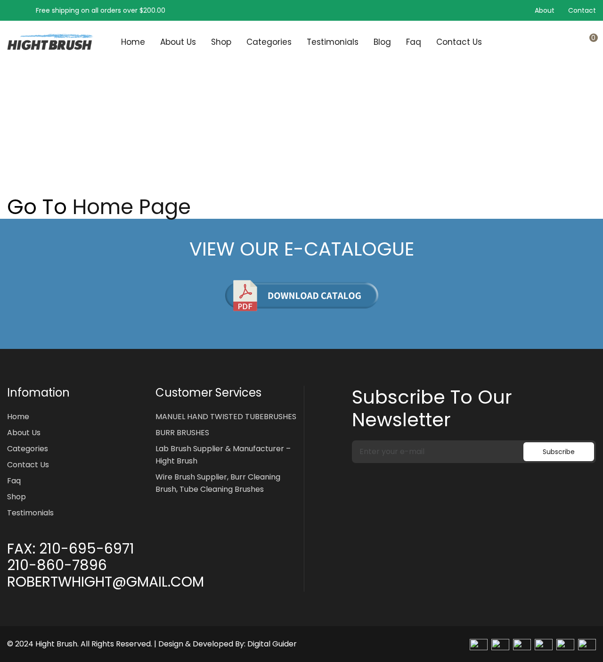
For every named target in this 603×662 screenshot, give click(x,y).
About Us (178, 42)
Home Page (132, 207)
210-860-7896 (57, 565)
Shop (221, 42)
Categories (269, 42)
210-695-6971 (86, 549)
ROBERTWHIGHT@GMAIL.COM (105, 582)
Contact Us (459, 42)
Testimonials (333, 42)
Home (133, 42)
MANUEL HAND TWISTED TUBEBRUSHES (225, 416)
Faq (413, 42)
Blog (382, 42)
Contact (582, 10)
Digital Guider (272, 643)
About (544, 10)
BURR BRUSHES (182, 432)
